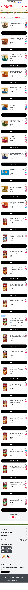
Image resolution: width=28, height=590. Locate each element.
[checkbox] (26, 21)
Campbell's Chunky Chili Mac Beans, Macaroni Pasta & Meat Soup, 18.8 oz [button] (17, 336)
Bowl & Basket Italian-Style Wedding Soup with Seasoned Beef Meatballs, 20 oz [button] (17, 121)
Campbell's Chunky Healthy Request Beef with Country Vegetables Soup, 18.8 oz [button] (16, 450)
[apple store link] (6, 549)
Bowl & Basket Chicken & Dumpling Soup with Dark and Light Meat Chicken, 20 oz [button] (17, 88)
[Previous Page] (10, 517)
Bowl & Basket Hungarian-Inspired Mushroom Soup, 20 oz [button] (17, 22)
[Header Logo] (8, 6)
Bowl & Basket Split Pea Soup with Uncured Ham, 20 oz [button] (17, 186)
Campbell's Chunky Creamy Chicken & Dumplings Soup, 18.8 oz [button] (16, 385)
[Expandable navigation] (2, 6)
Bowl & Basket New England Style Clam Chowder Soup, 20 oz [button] (17, 154)
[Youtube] (26, 540)
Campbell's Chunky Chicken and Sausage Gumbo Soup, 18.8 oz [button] (16, 268)
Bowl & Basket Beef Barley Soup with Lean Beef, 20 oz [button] (16, 39)
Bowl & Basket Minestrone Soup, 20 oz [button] (16, 137)
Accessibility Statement (14, 577)
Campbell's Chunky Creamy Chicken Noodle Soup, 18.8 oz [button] (17, 434)
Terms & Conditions (16, 579)
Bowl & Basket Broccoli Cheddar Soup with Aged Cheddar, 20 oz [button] (16, 55)
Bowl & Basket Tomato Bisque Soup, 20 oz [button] (17, 203)
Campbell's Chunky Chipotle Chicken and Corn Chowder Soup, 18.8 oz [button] (16, 352)
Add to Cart (14, 33)
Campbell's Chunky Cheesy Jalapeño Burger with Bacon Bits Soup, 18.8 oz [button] (16, 252)
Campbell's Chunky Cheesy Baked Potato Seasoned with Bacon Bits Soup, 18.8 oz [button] (17, 236)
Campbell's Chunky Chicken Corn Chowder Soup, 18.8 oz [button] (16, 301)
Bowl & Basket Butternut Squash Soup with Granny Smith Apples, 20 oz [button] (16, 72)
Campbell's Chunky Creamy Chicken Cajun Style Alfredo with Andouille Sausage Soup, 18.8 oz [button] (17, 417)
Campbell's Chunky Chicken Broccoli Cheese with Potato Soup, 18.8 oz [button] (17, 285)
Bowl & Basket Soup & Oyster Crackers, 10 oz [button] (17, 170)
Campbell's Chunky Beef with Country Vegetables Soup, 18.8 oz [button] (17, 219)
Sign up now (5, 571)
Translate (18, 2)
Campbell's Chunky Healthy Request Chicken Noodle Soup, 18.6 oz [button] (17, 483)
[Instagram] (23, 540)
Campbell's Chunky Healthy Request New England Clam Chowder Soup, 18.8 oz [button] (16, 499)
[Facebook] (21, 540)
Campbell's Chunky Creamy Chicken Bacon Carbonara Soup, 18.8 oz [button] (16, 401)
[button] (22, 6)
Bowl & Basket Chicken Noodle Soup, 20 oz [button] (17, 104)
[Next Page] (18, 517)
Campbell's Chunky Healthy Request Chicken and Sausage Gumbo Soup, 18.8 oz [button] (17, 467)
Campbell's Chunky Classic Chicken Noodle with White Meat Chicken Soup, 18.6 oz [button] (16, 368)
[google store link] (6, 552)
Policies (5, 577)
